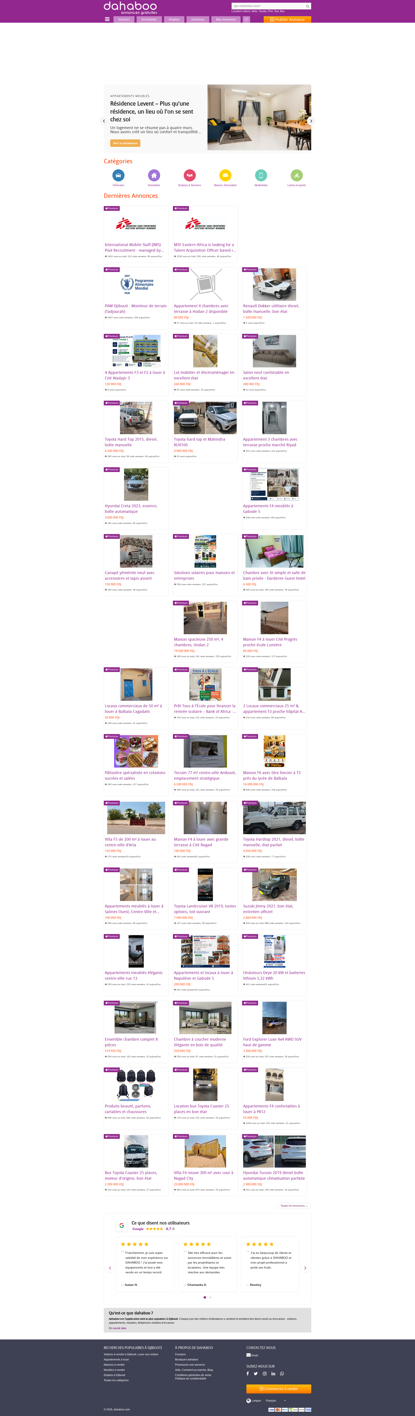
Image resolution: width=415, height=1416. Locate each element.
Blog (210, 1369)
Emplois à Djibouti (114, 1375)
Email (254, 1355)
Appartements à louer (116, 1359)
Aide (177, 1369)
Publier (289, 19)
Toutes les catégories (116, 1380)
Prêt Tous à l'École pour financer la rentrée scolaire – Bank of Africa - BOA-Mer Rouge (205, 711)
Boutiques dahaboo (186, 1359)
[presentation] (103, 121)
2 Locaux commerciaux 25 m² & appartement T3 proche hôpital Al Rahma (273, 711)
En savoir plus (117, 1328)
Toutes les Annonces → (294, 1205)
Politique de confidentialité (190, 1378)
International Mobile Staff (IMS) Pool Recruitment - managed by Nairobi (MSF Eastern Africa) (133, 250)
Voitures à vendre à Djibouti (120, 1354)
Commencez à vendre (280, 1389)
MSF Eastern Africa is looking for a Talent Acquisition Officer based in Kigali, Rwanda (204, 250)
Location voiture (240, 11)
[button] (205, 1297)
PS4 (270, 11)
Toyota (263, 11)
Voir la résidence (125, 143)
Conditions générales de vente (193, 1375)
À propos (180, 1354)
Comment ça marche (194, 1369)
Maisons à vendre (114, 1364)
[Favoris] (246, 19)
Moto (254, 11)
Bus (282, 11)
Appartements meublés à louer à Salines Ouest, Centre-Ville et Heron (134, 911)
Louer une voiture (147, 1354)
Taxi (276, 11)
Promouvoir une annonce (190, 1364)
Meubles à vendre (114, 1369)
